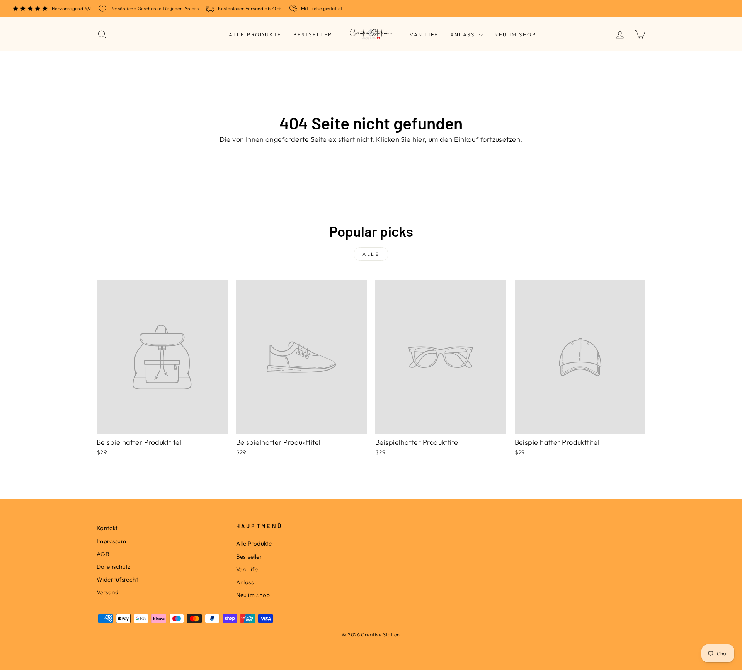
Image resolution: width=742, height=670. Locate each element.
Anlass (463, 34)
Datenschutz (114, 566)
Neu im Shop (515, 34)
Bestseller (312, 34)
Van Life (424, 34)
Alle (370, 254)
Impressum (111, 541)
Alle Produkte (255, 34)
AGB (103, 554)
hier (418, 139)
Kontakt (107, 528)
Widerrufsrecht (117, 579)
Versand (108, 592)
